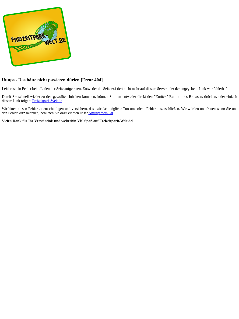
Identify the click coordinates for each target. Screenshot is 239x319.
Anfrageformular (100, 113)
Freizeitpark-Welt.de (47, 101)
